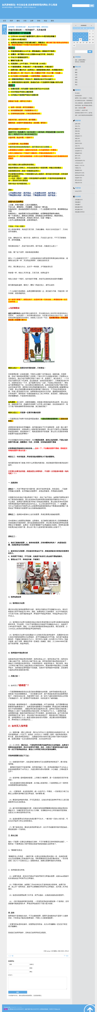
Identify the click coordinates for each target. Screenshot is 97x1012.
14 (86, 36)
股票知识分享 (79, 175)
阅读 (45, 21)
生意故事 (78, 150)
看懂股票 (78, 170)
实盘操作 (78, 177)
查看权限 (82, 61)
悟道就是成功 (78, 95)
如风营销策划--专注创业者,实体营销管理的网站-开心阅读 (29, 4)
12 (80, 36)
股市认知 (78, 180)
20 (83, 39)
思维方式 (78, 143)
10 (74, 36)
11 (77, 36)
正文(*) (10, 975)
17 (74, 39)
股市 (77, 155)
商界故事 (78, 136)
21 (86, 39)
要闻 (52, 21)
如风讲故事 (79, 148)
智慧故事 (78, 153)
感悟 (77, 141)
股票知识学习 (79, 173)
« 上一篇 (10, 955)
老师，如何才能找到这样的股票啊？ (84, 115)
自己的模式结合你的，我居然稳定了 (84, 100)
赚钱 (18, 21)
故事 (31, 21)
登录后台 (77, 61)
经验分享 (78, 182)
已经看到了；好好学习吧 (81, 110)
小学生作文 (79, 163)
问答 (25, 21)
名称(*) (32, 964)
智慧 (77, 138)
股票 (77, 158)
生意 (77, 146)
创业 (77, 133)
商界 (11, 21)
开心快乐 (77, 93)
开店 (77, 126)
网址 (31, 971)
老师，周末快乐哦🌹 (80, 108)
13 (83, 36)
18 (77, 39)
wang (78, 191)
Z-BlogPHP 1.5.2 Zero (16, 1007)
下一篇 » (66, 955)
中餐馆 (78, 168)
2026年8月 (83, 25)
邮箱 (31, 968)
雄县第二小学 (79, 165)
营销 (38, 21)
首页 (4, 21)
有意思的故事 (80, 160)
